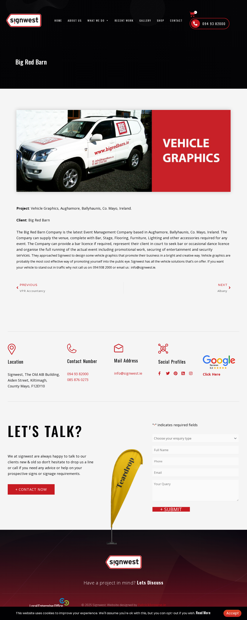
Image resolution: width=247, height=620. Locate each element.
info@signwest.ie (128, 373)
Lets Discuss (150, 582)
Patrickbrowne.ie (152, 604)
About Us (75, 20)
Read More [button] (203, 612)
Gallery (145, 20)
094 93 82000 (77, 374)
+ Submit (171, 509)
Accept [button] (232, 613)
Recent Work (124, 20)
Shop (160, 20)
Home (58, 20)
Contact (176, 20)
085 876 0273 (77, 379)
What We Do (96, 20)
